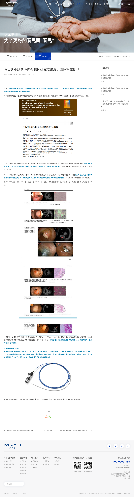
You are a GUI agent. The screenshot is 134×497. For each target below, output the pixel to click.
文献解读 (116, 56)
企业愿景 (23, 467)
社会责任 (23, 473)
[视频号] (122, 446)
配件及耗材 (7, 467)
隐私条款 (6, 493)
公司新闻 (46, 461)
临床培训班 (35, 461)
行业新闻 (46, 464)
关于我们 (71, 4)
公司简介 (23, 461)
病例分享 (34, 464)
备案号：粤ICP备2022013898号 (121, 493)
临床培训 (80, 4)
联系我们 (107, 4)
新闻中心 (98, 4)
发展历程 (23, 464)
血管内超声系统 (9, 464)
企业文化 (23, 470)
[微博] (115, 446)
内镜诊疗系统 (8, 461)
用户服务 (89, 4)
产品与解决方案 (60, 4)
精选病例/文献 (126, 56)
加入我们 (57, 461)
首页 (49, 4)
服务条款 (15, 493)
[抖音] (128, 446)
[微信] (109, 446)
